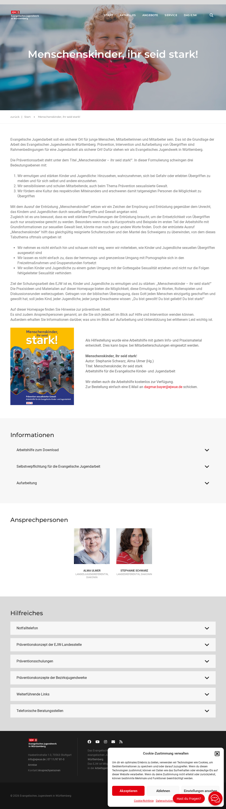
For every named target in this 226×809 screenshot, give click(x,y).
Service (171, 15)
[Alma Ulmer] (92, 538)
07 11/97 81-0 (55, 759)
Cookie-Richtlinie (144, 800)
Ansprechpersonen (49, 770)
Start (108, 15)
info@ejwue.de (36, 759)
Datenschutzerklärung (169, 800)
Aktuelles (128, 15)
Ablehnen (163, 791)
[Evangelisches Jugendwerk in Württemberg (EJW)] (25, 15)
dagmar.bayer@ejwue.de (163, 387)
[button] (217, 753)
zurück (14, 116)
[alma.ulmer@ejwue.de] (92, 543)
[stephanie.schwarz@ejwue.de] (134, 543)
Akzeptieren (128, 791)
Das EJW (190, 15)
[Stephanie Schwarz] (134, 538)
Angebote (150, 15)
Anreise (32, 764)
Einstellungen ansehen (200, 791)
